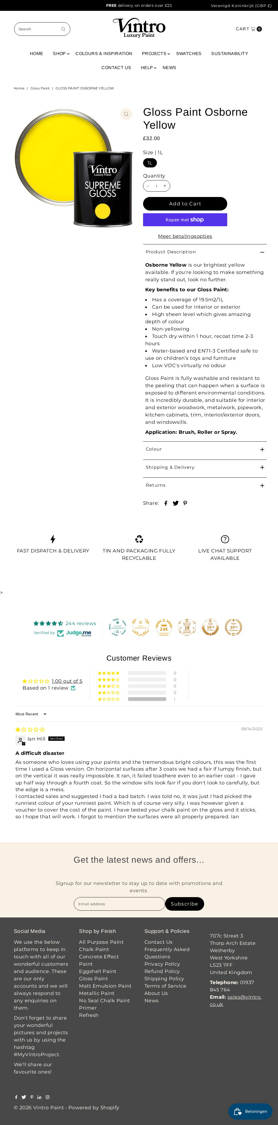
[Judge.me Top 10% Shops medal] (210, 627)
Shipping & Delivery (170, 467)
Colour (154, 449)
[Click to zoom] (126, 114)
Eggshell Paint (97, 971)
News (169, 67)
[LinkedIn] (39, 1097)
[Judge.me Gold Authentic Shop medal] (140, 627)
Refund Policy (162, 971)
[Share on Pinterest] (185, 503)
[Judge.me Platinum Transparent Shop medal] (117, 627)
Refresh (89, 1015)
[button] (109, 699)
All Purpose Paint (101, 942)
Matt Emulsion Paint (105, 986)
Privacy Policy (162, 964)
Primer (88, 1008)
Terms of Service (165, 986)
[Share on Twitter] (176, 503)
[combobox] (42, 29)
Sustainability (229, 53)
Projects (154, 53)
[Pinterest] (31, 1097)
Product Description (171, 251)
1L (150, 163)
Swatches (189, 53)
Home (36, 53)
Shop (59, 53)
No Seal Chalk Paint (104, 1001)
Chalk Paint (94, 949)
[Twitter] (23, 1097)
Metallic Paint (96, 993)
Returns (156, 485)
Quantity (154, 176)
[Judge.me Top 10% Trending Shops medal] (233, 627)
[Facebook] (16, 1097)
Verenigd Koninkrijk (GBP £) (241, 5)
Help (147, 67)
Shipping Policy (164, 979)
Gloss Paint (40, 88)
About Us (156, 993)
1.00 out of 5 (67, 681)
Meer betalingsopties (185, 236)
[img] (30, 730)
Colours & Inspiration (103, 53)
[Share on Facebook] (166, 503)
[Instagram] (47, 1097)
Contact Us (116, 67)
